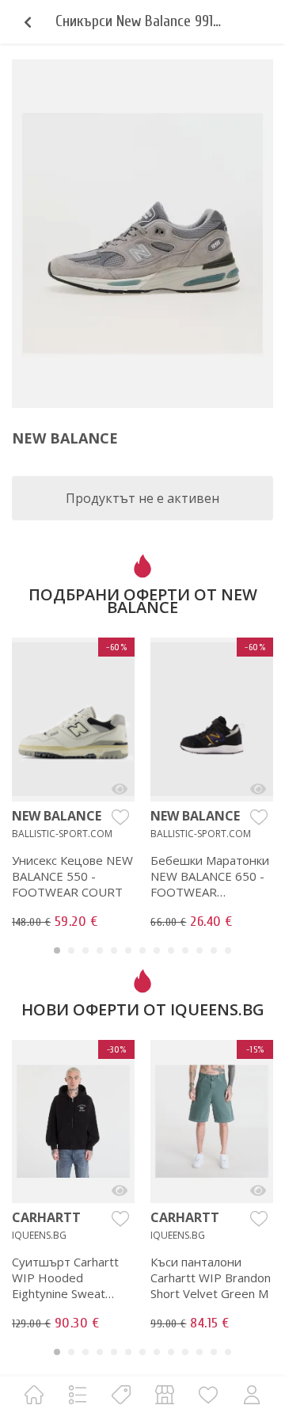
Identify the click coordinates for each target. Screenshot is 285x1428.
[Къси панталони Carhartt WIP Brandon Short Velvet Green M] (258, 1190)
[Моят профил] (251, 1394)
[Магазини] (164, 1394)
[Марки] (121, 1394)
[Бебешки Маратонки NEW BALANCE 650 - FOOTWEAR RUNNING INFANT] (258, 788)
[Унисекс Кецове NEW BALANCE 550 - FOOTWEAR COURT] (119, 788)
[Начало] (34, 1394)
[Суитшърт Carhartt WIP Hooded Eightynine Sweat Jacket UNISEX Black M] (119, 1190)
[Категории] (77, 1394)
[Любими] (208, 1394)
